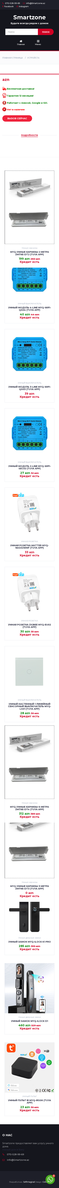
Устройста (33, 58)
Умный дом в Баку (13, 1149)
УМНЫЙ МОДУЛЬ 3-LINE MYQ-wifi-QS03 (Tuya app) (29, 388)
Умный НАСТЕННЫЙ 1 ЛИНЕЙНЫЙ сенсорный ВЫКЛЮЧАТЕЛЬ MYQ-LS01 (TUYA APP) (29, 706)
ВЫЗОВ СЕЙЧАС (17, 118)
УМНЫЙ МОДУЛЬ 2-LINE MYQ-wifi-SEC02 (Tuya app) (29, 467)
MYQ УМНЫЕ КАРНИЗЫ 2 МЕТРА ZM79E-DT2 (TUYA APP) (29, 253)
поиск (46, 31)
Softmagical (29, 1182)
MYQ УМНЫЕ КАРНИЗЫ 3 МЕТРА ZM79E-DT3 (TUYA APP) (29, 887)
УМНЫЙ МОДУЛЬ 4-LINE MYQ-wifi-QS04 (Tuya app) (29, 308)
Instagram (24, 6)
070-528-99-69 (12, 3)
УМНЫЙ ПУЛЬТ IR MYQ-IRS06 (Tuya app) (29, 1101)
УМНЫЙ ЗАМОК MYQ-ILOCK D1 (29, 1021)
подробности (29, 135)
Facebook (9, 6)
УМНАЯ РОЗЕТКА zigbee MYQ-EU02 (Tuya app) (29, 625)
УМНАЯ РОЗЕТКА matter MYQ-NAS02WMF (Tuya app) (29, 546)
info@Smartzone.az (35, 3)
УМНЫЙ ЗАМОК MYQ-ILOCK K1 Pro (29, 941)
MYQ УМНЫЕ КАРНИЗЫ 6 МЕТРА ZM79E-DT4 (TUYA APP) (29, 808)
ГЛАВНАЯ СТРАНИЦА (12, 58)
